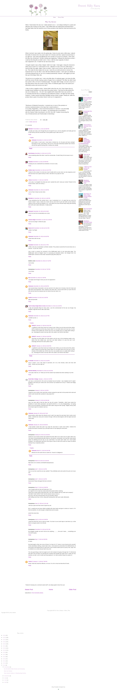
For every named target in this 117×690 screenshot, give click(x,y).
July (5, 678)
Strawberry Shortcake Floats (88, 221)
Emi (29, 277)
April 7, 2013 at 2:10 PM (41, 469)
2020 (4, 648)
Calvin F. (30, 561)
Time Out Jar (87, 154)
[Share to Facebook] (46, 119)
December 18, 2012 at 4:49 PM (41, 190)
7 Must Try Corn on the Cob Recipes (88, 168)
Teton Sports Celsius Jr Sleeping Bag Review (15, 673)
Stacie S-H (31, 228)
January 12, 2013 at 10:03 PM (43, 336)
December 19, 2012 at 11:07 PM (41, 315)
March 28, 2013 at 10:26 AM (42, 460)
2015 (4, 658)
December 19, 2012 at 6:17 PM (41, 244)
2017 (4, 654)
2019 (4, 650)
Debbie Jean (31, 170)
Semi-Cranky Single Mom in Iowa (37, 306)
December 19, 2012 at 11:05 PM (40, 297)
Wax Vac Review (88, 208)
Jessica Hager (32, 219)
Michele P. (31, 128)
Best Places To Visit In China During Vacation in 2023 (87, 195)
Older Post (72, 589)
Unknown (34, 140)
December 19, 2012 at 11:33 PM (41, 360)
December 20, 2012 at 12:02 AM (45, 370)
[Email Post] (41, 119)
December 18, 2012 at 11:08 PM (42, 198)
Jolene (30, 180)
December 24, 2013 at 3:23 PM (44, 140)
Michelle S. (31, 198)
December (7, 667)
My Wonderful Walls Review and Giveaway (14, 669)
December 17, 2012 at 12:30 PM (40, 180)
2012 (4, 665)
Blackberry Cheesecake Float (87, 182)
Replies (32, 137)
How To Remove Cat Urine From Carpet (88, 99)
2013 (4, 663)
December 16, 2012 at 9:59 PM (40, 161)
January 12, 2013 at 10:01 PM (43, 325)
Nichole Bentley (32, 370)
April (5, 682)
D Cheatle (30, 360)
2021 (4, 646)
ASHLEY (34, 325)
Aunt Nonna (31, 153)
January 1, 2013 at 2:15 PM (45, 379)
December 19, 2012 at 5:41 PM (41, 228)
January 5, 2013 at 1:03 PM (41, 390)
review (30, 121)
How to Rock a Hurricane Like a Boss (88, 126)
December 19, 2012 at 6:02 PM (41, 236)
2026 (4, 635)
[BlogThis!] (44, 119)
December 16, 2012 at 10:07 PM (43, 170)
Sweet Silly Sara (89, 5)
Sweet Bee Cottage (33, 379)
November (7, 675)
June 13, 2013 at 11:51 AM (41, 503)
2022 (4, 643)
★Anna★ (30, 211)
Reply (29, 134)
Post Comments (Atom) (37, 592)
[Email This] (43, 119)
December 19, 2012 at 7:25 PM (42, 269)
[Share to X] (45, 119)
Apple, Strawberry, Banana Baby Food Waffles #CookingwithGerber (84, 141)
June (5, 680)
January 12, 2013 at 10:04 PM (43, 346)
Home (54, 17)
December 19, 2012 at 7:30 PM (38, 277)
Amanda (30, 161)
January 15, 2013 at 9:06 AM (42, 400)
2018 (4, 652)
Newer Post (29, 589)
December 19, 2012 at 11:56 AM (44, 219)
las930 (30, 297)
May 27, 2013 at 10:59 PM (41, 487)
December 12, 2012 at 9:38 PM (41, 128)
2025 (4, 637)
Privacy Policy (61, 17)
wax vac (35, 121)
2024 (4, 639)
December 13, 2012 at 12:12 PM (43, 153)
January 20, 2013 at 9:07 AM (41, 413)
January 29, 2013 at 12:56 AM (42, 434)
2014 (4, 661)
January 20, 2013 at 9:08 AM (41, 424)
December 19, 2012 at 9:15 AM (41, 211)
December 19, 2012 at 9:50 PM (41, 286)
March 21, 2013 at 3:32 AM (43, 450)
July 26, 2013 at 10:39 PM (41, 519)
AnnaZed (30, 244)
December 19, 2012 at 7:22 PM (43, 260)
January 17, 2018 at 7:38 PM (40, 561)
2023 (4, 641)
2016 (4, 656)
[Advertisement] (85, 40)
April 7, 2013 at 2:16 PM (41, 479)
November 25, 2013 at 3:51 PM (42, 529)
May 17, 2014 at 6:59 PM (41, 539)
